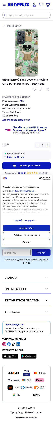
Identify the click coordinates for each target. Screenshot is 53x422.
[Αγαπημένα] (41, 4)
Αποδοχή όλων (26, 228)
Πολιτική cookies (34, 412)
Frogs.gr (21, 173)
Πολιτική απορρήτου (26, 417)
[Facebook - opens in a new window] (9, 344)
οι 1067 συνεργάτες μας (23, 191)
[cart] (48, 4)
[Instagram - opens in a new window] (4, 344)
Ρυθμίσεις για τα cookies (25, 235)
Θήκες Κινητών (13, 26)
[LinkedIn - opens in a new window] (18, 344)
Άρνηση (26, 242)
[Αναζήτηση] (6, 15)
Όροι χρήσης (17, 412)
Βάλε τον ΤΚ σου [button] (15, 157)
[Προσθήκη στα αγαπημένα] (35, 89)
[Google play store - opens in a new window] (28, 356)
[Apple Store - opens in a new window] (10, 356)
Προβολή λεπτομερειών (25, 220)
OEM (22, 101)
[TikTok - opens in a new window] (14, 344)
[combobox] (26, 15)
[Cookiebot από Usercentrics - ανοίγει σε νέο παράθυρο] (37, 178)
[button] (4, 4)
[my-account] (34, 4)
